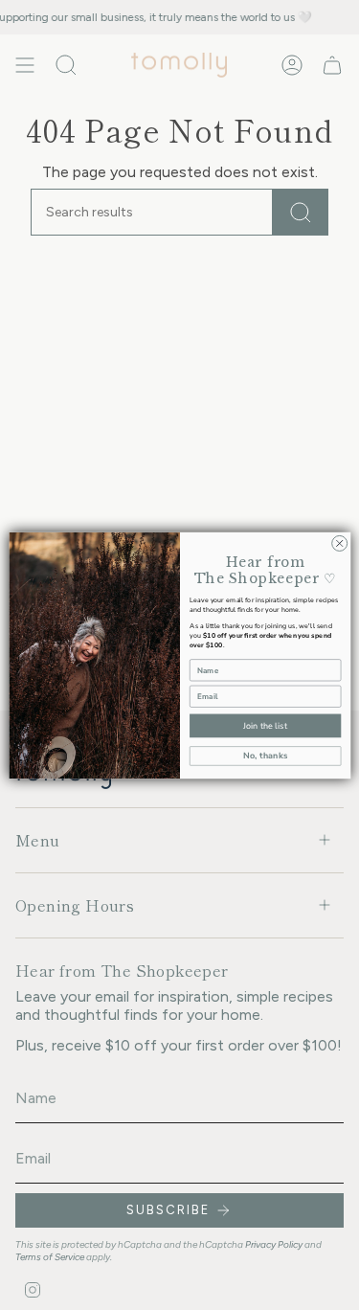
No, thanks (265, 755)
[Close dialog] (339, 543)
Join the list (265, 725)
